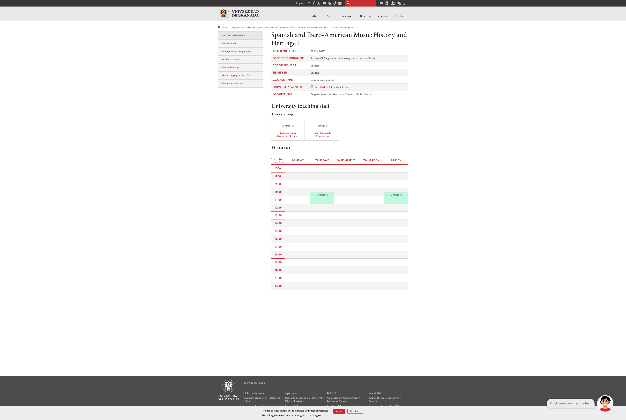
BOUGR (331, 393)
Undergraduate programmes (236, 51)
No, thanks (355, 411)
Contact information (232, 83)
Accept (339, 411)
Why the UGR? (229, 43)
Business (365, 16)
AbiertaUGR (375, 393)
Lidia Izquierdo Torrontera (322, 134)
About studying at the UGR (235, 75)
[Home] (238, 13)
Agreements (291, 393)
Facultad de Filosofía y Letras (332, 87)
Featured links (254, 383)
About (316, 16)
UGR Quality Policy (253, 393)
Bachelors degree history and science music (266, 27)
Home (219, 27)
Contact (400, 16)
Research (347, 16)
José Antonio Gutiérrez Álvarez (288, 134)
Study (331, 16)
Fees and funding (230, 67)
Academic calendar (231, 59)
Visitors (383, 16)
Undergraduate (237, 27)
